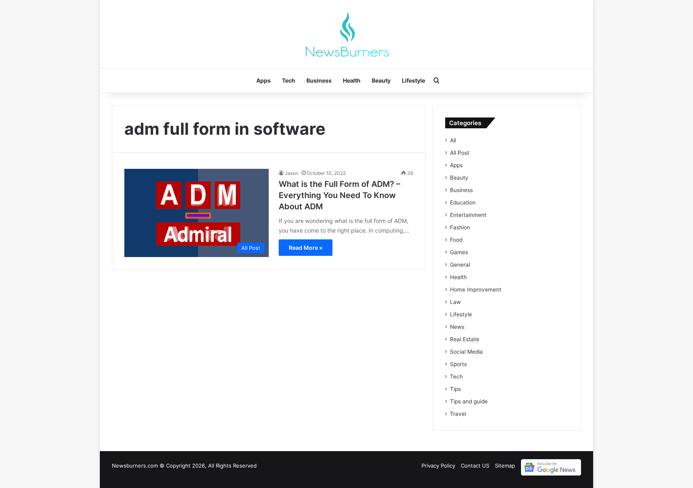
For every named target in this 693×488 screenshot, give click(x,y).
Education (463, 202)
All (453, 140)
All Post (459, 153)
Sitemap (505, 465)
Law (455, 302)
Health (352, 80)
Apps (263, 80)
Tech (288, 80)
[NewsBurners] (346, 34)
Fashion (460, 227)
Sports (458, 364)
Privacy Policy (438, 465)
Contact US (475, 465)
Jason (291, 173)
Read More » (305, 247)
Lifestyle (413, 80)
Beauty (381, 80)
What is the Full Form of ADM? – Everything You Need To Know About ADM (339, 195)
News (457, 327)
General (460, 264)
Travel (458, 414)
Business (319, 80)
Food (456, 240)
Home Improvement (475, 289)
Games (459, 252)
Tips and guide (469, 401)
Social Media (466, 351)
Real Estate (464, 339)
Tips (455, 389)
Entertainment (468, 215)
